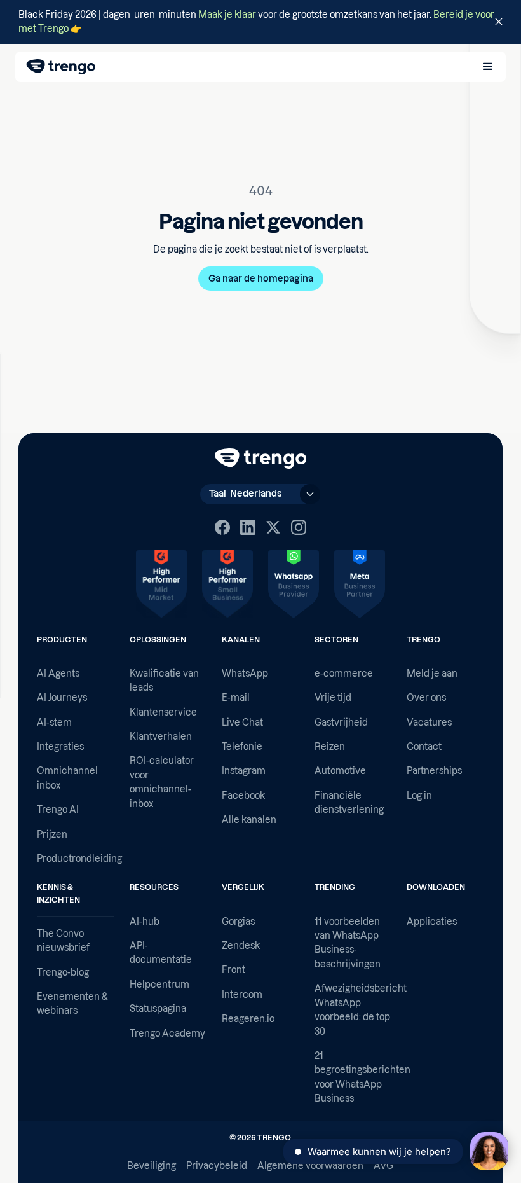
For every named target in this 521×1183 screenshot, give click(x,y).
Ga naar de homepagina (260, 278)
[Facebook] (222, 527)
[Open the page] (260, 22)
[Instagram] (298, 527)
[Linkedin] (247, 527)
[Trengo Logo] (261, 458)
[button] (488, 66)
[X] (273, 527)
